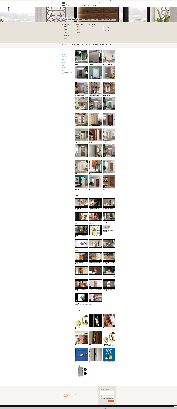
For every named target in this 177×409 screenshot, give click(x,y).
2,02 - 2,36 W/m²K (66, 35)
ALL (65, 44)
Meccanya (82, 44)
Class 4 (92, 26)
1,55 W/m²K (65, 32)
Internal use (106, 31)
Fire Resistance (107, 27)
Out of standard (107, 25)
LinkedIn (87, 393)
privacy (112, 398)
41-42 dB (78, 27)
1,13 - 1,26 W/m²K (66, 29)
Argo (110, 44)
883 (100, 44)
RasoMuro (73, 44)
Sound (93, 44)
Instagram (87, 394)
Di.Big (69, 44)
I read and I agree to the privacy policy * (107, 398)
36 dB (78, 26)
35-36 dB (78, 32)
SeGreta (96, 44)
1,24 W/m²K (65, 38)
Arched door (107, 28)
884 (86, 44)
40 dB (78, 29)
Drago (107, 44)
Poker (103, 44)
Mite (89, 44)
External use (107, 30)
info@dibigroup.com (66, 396)
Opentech (77, 44)
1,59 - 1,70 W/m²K (66, 26)
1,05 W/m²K (65, 27)
